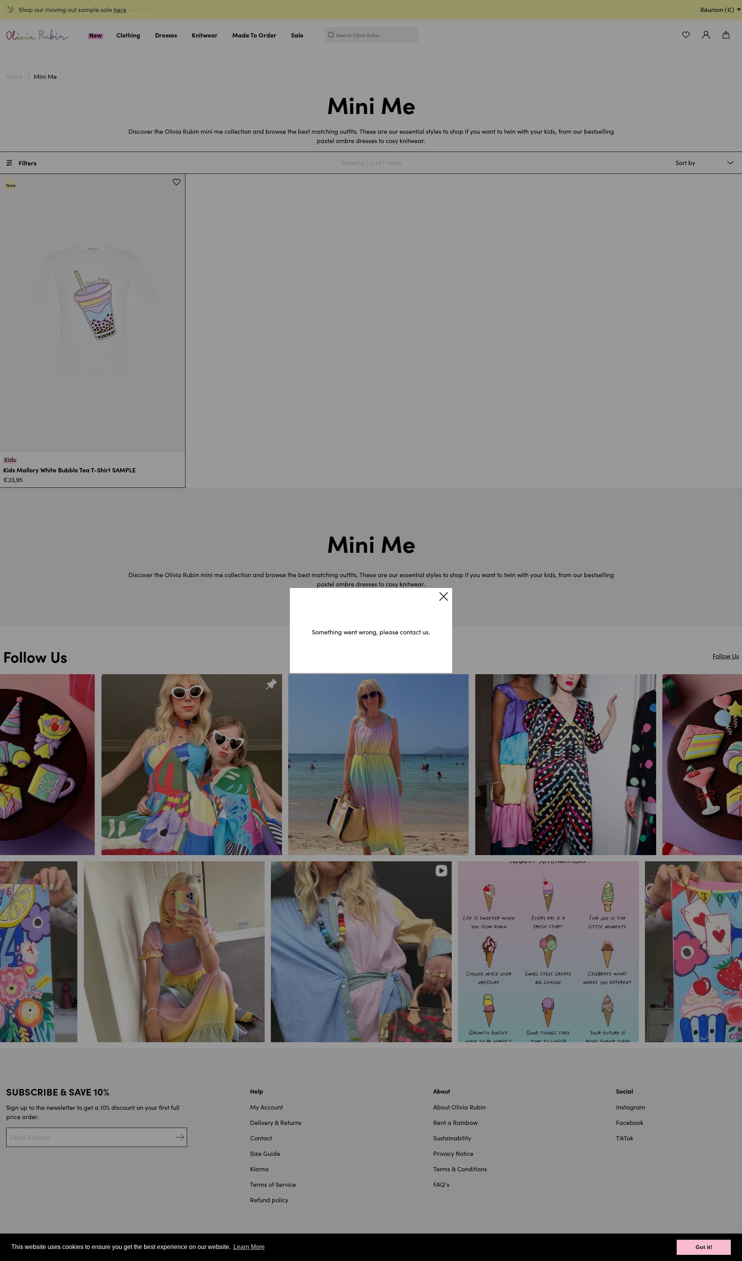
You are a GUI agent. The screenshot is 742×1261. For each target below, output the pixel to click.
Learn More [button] (249, 1247)
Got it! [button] (704, 1247)
